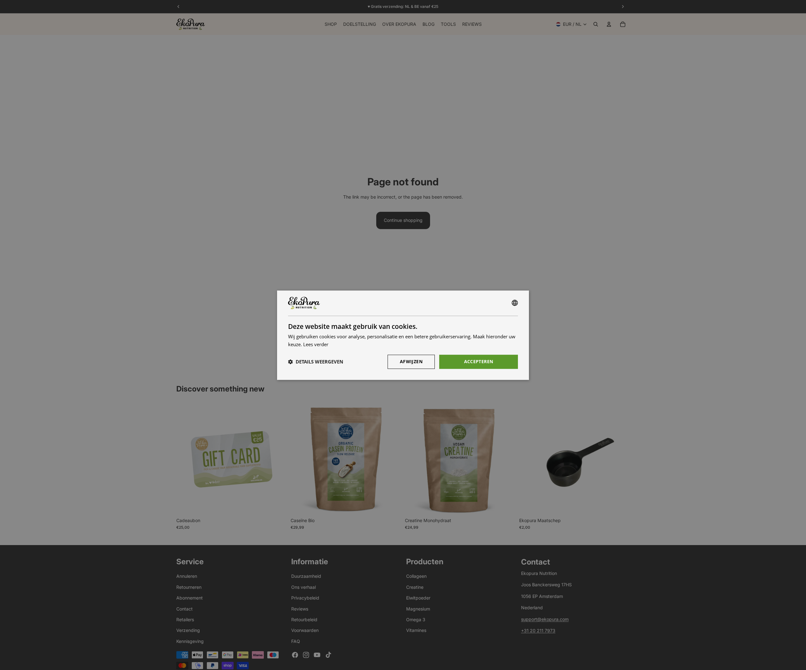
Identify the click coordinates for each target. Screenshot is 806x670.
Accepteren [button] (478, 361)
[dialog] (403, 335)
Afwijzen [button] (411, 361)
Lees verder (315, 344)
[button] (315, 361)
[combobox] (515, 303)
